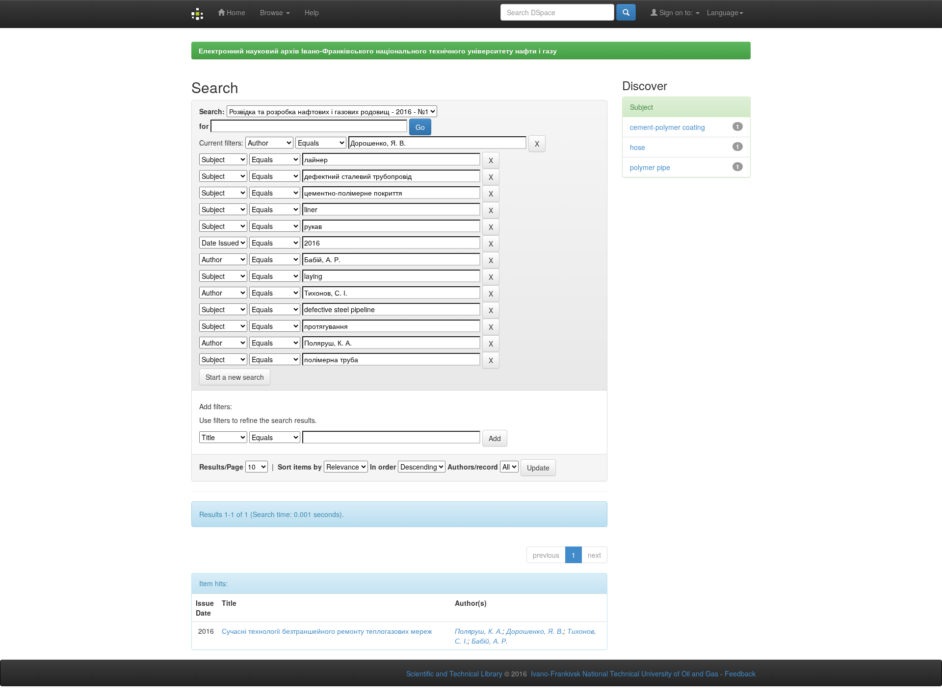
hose (637, 147)
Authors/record (472, 467)
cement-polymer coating (667, 127)
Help (312, 12)
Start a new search (235, 377)
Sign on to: (676, 12)
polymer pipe (650, 167)
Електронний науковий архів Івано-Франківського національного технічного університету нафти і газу (378, 50)
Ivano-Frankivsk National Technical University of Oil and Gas (624, 673)
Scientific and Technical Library (454, 673)
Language (722, 12)
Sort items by (300, 467)
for (204, 126)
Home (235, 12)
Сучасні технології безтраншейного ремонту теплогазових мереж (327, 631)
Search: (212, 111)
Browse (272, 12)
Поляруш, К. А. (478, 631)
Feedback (740, 673)
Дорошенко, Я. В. (534, 631)
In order (383, 467)
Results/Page (221, 467)
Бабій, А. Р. (489, 641)
